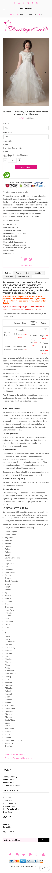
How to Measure (23, 277)
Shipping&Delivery (10, 777)
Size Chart (38, 273)
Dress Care (7, 812)
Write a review (26, 758)
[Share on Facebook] (21, 260)
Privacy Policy (8, 783)
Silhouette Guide (9, 806)
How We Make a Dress (12, 809)
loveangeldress (33, 866)
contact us (24, 528)
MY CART (35, 15)
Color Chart (9, 277)
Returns (18, 273)
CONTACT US (33, 216)
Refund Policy (8, 780)
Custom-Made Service (11, 785)
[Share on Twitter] (25, 260)
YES (6, 145)
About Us (6, 824)
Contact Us (7, 827)
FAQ (28, 273)
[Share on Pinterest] (30, 260)
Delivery (8, 273)
